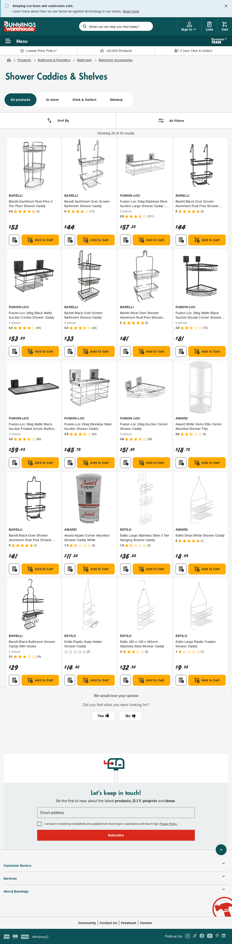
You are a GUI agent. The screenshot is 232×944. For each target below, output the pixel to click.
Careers (146, 923)
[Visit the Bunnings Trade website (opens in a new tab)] (219, 40)
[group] (68, 99)
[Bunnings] (20, 30)
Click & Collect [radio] (84, 100)
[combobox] (116, 26)
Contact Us (108, 923)
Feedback (128, 923)
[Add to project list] (14, 240)
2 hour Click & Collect (196, 51)
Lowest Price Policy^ (41, 51)
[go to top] (221, 849)
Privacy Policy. (168, 823)
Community (87, 923)
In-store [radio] (52, 100)
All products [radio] (20, 100)
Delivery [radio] (116, 100)
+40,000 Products (119, 51)
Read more (131, 11)
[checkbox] (39, 824)
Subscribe (116, 835)
